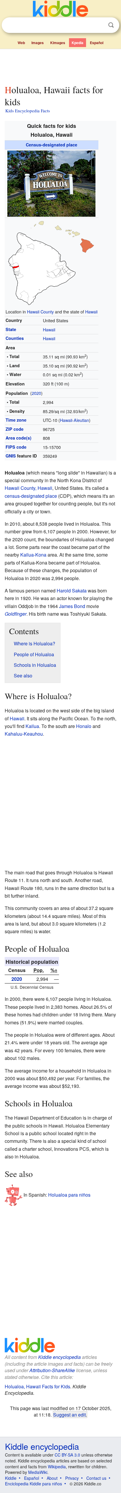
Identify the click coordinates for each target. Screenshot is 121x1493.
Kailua (32, 726)
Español (96, 42)
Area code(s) (18, 438)
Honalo (83, 726)
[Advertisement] (60, 65)
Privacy (72, 1478)
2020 (36, 393)
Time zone (16, 420)
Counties (15, 338)
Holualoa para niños (69, 1194)
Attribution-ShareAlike (52, 1370)
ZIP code (14, 429)
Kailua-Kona (33, 554)
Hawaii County (40, 311)
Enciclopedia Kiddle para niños (33, 1484)
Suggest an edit (69, 1414)
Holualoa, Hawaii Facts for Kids (37, 1386)
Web (21, 42)
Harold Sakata (72, 590)
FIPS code (16, 447)
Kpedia (77, 42)
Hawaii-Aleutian (74, 420)
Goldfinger (15, 613)
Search (111, 25)
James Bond (72, 606)
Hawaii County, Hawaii (28, 488)
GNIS (11, 456)
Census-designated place (51, 145)
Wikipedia (57, 1466)
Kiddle (10, 1478)
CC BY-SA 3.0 (67, 1455)
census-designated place (31, 495)
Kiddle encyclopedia (59, 1357)
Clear (99, 25)
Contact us (96, 1478)
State (11, 329)
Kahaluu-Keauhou (24, 733)
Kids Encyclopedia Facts (27, 110)
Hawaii (91, 311)
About (52, 1478)
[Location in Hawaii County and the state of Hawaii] (51, 262)
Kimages (57, 42)
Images (37, 42)
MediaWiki (37, 1472)
